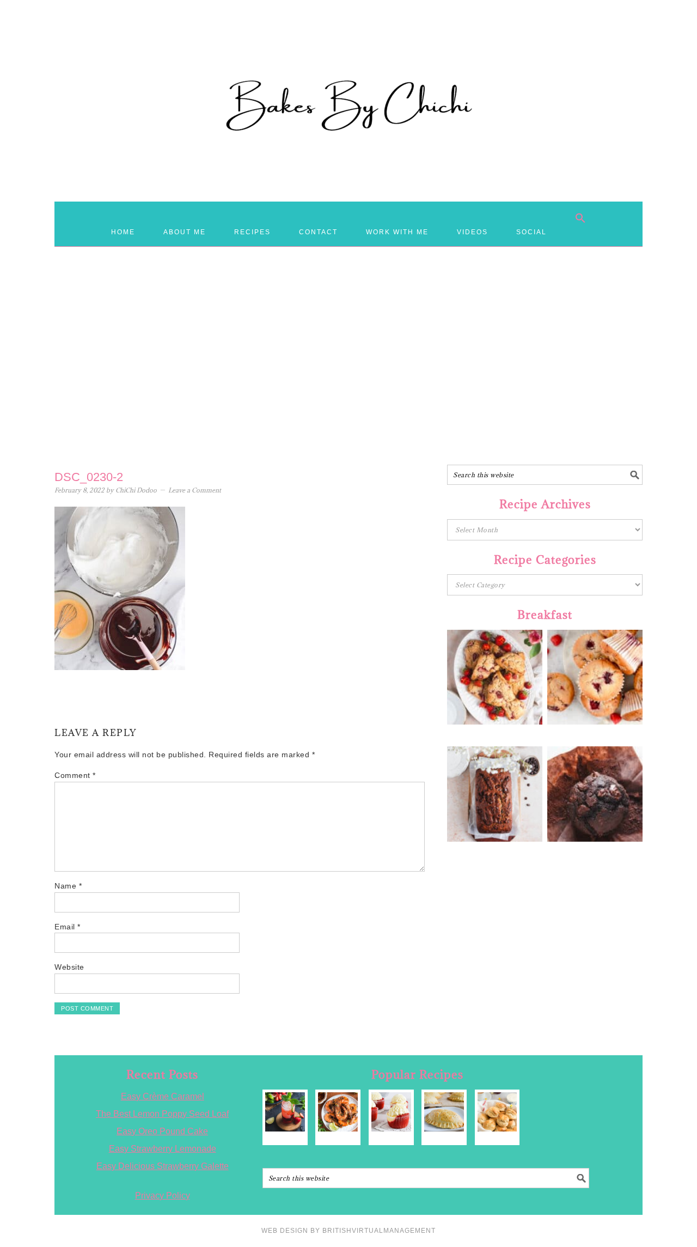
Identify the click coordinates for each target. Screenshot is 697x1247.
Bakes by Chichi (348, 57)
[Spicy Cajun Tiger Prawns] (338, 1112)
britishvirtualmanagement (379, 1230)
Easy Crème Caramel (162, 1096)
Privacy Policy (162, 1195)
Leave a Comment (194, 490)
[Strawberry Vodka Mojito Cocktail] (285, 1112)
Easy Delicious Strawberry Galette (162, 1166)
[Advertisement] (348, 377)
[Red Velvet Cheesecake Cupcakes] (391, 1112)
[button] (580, 218)
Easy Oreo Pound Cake (162, 1131)
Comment (75, 775)
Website (69, 967)
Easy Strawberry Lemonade (162, 1148)
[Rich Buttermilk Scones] (497, 1112)
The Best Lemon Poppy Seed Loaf (162, 1113)
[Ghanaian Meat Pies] (444, 1112)
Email (67, 926)
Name (68, 885)
